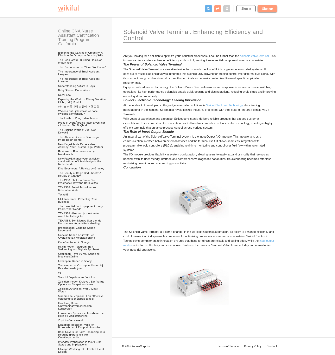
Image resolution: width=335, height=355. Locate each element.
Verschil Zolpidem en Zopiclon (76, 277)
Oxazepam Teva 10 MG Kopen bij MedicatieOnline (79, 255)
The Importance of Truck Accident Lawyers (79, 73)
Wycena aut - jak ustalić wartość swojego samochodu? (78, 112)
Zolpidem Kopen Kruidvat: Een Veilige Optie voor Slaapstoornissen (81, 283)
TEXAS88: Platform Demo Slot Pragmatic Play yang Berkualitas (78, 181)
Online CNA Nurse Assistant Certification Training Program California (79, 37)
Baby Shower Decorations (74, 90)
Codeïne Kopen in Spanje (74, 242)
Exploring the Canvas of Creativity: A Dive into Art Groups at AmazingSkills (80, 54)
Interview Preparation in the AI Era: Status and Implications (80, 343)
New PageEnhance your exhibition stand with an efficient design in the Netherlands (80, 161)
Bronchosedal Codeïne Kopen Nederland (77, 229)
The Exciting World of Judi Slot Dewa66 (77, 131)
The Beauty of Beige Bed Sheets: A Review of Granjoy (80, 174)
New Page (64, 94)
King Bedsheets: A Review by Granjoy (81, 168)
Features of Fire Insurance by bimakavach (76, 153)
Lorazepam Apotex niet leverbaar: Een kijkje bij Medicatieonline (82, 314)
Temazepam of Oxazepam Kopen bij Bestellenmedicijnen (81, 267)
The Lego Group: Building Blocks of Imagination (80, 61)
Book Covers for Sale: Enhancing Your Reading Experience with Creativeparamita (82, 334)
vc (59, 272)
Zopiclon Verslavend (70, 320)
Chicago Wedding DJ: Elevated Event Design (81, 350)
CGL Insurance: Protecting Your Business (78, 200)
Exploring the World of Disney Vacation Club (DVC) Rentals (82, 101)
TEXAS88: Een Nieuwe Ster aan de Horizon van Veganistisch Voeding (80, 222)
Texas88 (63, 194)
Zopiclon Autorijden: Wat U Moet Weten (78, 290)
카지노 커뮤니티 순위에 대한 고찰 (78, 106)
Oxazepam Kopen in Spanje (75, 261)
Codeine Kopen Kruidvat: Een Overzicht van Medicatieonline (76, 236)
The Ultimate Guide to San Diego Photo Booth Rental (78, 138)
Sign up (267, 8)
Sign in (246, 8)
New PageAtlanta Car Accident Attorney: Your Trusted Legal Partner (80, 145)
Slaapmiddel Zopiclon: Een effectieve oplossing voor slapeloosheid (81, 297)
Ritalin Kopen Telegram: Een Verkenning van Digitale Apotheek (78, 248)
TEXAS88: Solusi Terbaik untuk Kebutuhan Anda (77, 189)
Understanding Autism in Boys (76, 85)
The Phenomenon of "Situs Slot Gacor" (82, 67)
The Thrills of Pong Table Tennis (78, 118)
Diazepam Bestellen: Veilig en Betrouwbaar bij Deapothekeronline (79, 326)
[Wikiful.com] (68, 8)
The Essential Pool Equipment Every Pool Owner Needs (81, 207)
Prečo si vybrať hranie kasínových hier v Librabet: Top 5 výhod (82, 124)
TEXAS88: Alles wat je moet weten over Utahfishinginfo (79, 215)
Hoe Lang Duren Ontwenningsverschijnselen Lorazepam (75, 306)
